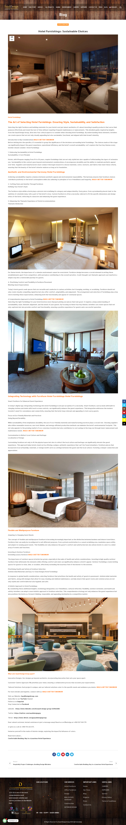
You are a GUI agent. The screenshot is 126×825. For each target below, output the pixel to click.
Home (85, 786)
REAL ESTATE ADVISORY (69, 799)
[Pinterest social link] (63, 754)
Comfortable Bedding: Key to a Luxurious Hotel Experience (29, 739)
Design (66, 794)
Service (104, 794)
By (78, 822)
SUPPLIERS (105, 790)
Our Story (86, 790)
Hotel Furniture (63, 24)
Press (85, 801)
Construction (69, 804)
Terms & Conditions (109, 801)
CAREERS (105, 786)
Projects (86, 797)
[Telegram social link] (72, 754)
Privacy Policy (107, 797)
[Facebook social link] (54, 754)
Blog (84, 794)
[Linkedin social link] (67, 754)
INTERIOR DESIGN (70, 807)
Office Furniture (70, 790)
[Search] (120, 7)
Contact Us (87, 805)
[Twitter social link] (58, 754)
